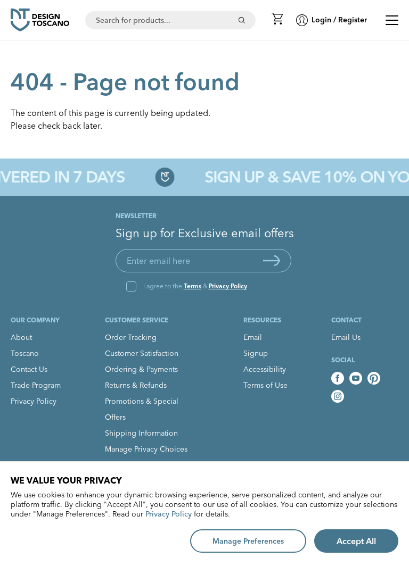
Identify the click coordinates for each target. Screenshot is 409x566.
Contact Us (29, 369)
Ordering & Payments (141, 369)
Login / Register (339, 19)
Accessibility (264, 369)
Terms (192, 286)
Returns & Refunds (136, 385)
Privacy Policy (228, 286)
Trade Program (36, 385)
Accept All (356, 541)
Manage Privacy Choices (146, 449)
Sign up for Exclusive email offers (205, 233)
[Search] (241, 20)
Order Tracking (131, 337)
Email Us (346, 337)
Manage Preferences (248, 541)
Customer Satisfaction (141, 353)
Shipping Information (141, 433)
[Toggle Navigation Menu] (392, 20)
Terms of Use (265, 385)
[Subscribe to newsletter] (271, 260)
